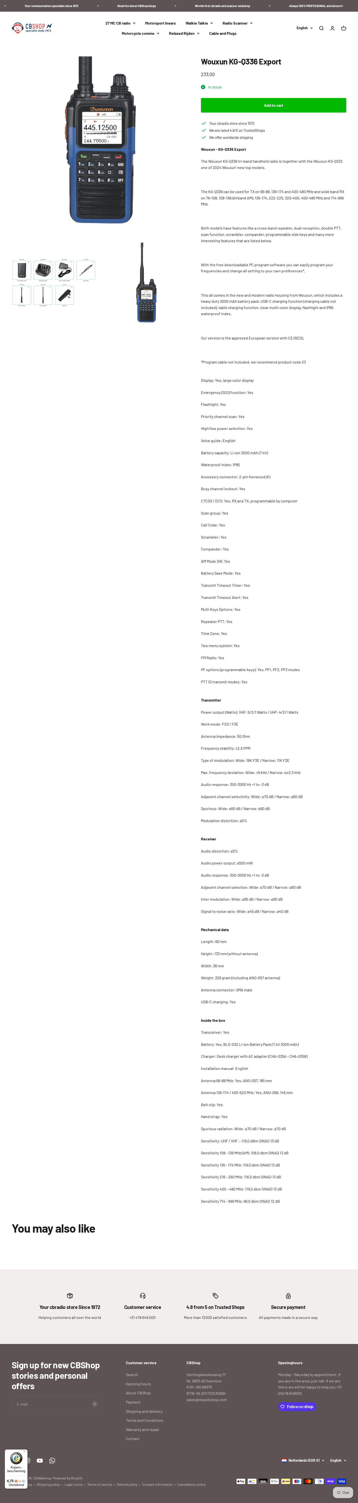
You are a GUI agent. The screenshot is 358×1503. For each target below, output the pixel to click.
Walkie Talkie (197, 23)
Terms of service (99, 1484)
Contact (133, 1438)
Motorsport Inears (160, 23)
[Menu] (25, 1452)
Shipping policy (48, 1484)
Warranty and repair (142, 1429)
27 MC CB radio (118, 23)
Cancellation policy (192, 1484)
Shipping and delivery (144, 1411)
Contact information (157, 1484)
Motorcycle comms (138, 33)
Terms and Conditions (144, 1420)
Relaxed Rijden (182, 33)
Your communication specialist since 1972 (33, 6)
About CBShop (138, 1392)
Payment (133, 1402)
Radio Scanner (235, 23)
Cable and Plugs (222, 33)
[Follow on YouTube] (40, 1460)
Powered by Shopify (67, 1478)
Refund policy (127, 1484)
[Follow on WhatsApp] (52, 1460)
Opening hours (138, 1383)
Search (132, 1374)
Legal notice (74, 1484)
